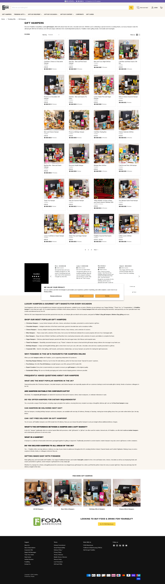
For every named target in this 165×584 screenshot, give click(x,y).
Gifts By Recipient (34, 14)
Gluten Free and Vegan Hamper (78, 236)
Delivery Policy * (58, 550)
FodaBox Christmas (98, 204)
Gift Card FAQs (58, 564)
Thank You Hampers (32, 342)
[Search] (131, 8)
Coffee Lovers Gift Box (125, 236)
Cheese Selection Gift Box (126, 132)
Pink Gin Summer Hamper (76, 200)
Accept (82, 296)
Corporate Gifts (28, 550)
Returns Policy (58, 559)
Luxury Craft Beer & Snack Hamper (54, 236)
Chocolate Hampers (32, 326)
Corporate (80, 14)
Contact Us (27, 564)
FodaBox (46, 65)
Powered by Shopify (29, 576)
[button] (54, 69)
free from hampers (119, 403)
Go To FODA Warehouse (106, 524)
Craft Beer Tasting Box (100, 132)
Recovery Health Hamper (76, 165)
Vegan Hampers (31, 339)
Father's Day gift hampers (103, 314)
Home (3, 19)
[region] (95, 276)
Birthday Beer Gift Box (100, 165)
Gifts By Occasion (50, 14)
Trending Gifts (19, 14)
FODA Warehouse (88, 545)
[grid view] (137, 35)
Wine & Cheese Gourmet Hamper (128, 96)
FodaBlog (27, 561)
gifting (121, 314)
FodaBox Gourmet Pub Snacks (102, 236)
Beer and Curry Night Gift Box (102, 61)
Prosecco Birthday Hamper (76, 132)
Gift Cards (90, 14)
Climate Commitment (59, 545)
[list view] (139, 35)
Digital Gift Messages (30, 552)
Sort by (45, 34)
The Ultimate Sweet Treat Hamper (128, 200)
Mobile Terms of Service (60, 557)
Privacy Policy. (48, 291)
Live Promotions (58, 561)
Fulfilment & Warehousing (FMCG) (92, 547)
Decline (107, 296)
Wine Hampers (30, 333)
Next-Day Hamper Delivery (34, 361)
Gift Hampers (6, 14)
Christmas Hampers (32, 323)
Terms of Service (58, 554)
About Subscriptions (29, 547)
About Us (26, 545)
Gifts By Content (66, 14)
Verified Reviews (28, 559)
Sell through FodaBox (89, 550)
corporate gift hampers (40, 394)
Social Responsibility (59, 547)
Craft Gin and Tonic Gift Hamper (128, 165)
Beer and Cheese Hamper (51, 132)
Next (95, 249)
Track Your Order (29, 554)
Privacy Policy (57, 552)
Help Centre (27, 557)
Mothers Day (115, 314)
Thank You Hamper (49, 200)
